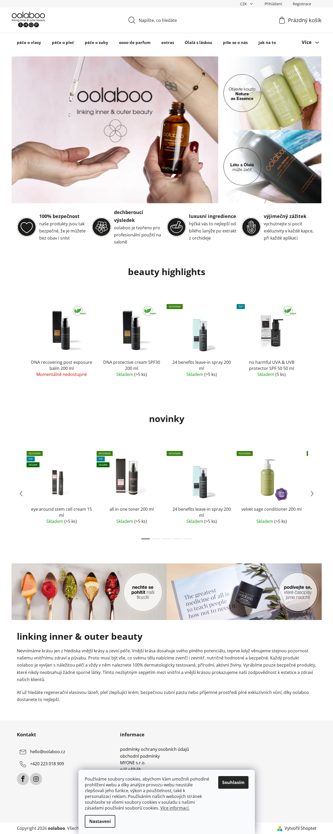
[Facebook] (23, 779)
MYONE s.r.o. (133, 763)
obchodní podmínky (140, 756)
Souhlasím (233, 782)
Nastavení (100, 821)
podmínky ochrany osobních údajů (154, 749)
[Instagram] (36, 779)
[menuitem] (29, 42)
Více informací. (175, 808)
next (312, 493)
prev (21, 493)
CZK (244, 3)
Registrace (302, 3)
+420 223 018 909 (47, 764)
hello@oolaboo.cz (47, 751)
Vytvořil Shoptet (300, 828)
